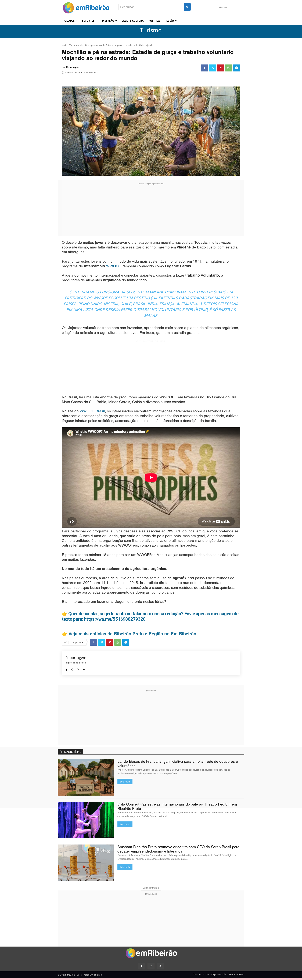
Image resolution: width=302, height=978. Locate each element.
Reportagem (72, 67)
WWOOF (113, 265)
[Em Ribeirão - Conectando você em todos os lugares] (86, 7)
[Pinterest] (220, 67)
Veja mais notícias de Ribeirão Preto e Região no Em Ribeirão (132, 633)
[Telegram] (236, 67)
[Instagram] (72, 668)
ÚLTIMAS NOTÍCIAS (70, 751)
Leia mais (125, 781)
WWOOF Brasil (92, 410)
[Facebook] (204, 67)
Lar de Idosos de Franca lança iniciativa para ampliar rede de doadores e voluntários (177, 763)
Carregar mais (150, 887)
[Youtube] (84, 668)
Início (64, 45)
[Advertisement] (151, 210)
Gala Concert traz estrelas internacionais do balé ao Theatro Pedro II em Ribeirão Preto (177, 806)
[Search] (187, 7)
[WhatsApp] (228, 67)
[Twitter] (212, 67)
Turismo (150, 30)
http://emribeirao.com (76, 662)
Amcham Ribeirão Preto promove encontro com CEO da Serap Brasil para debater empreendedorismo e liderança (178, 849)
